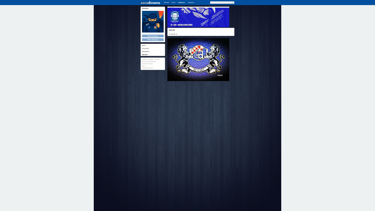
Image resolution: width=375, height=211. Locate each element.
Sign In (144, 66)
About (144, 45)
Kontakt (191, 2)
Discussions (145, 51)
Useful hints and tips (147, 63)
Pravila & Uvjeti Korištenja (149, 61)
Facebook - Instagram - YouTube (150, 59)
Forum (166, 2)
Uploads (145, 54)
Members (181, 2)
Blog (173, 2)
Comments (145, 48)
